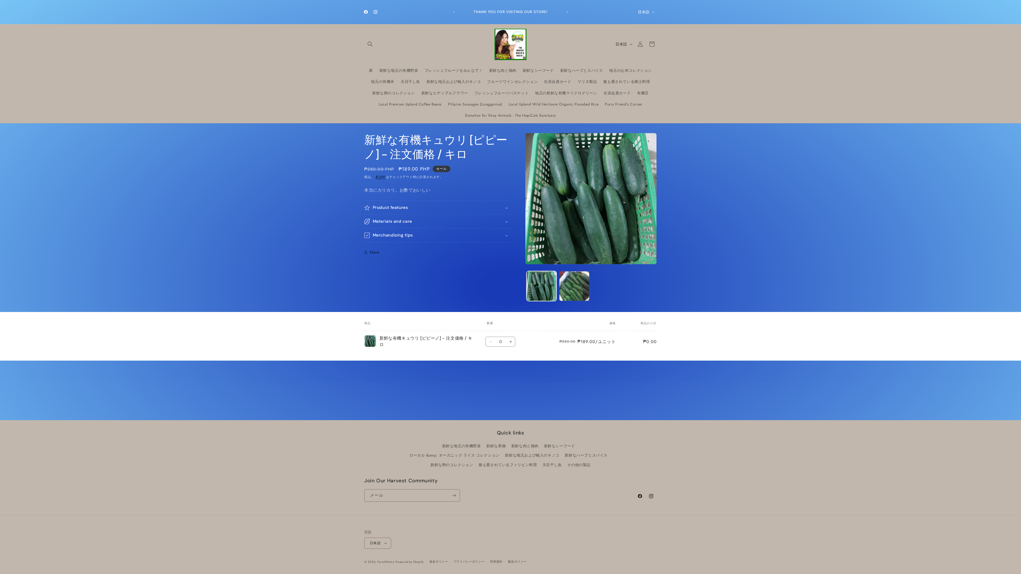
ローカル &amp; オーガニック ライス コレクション (454, 455)
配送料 (381, 177)
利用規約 (496, 561)
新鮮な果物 (496, 446)
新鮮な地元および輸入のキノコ (532, 455)
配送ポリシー (517, 561)
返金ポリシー (438, 561)
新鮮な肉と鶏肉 (524, 446)
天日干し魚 (552, 464)
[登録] (454, 495)
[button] (370, 44)
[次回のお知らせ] (567, 12)
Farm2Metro (386, 562)
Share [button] (374, 252)
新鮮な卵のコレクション (451, 464)
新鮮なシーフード (559, 446)
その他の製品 (579, 464)
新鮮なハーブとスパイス (586, 455)
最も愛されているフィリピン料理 (508, 464)
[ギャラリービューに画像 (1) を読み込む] (541, 286)
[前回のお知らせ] (454, 12)
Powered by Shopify (410, 562)
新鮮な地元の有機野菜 (461, 446)
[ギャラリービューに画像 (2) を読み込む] (574, 286)
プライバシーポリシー (469, 561)
